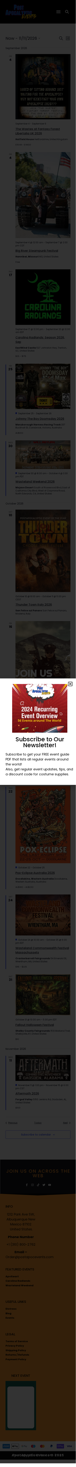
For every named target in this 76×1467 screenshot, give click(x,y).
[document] (38, 731)
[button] (70, 684)
